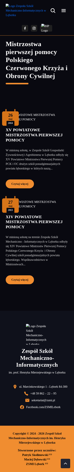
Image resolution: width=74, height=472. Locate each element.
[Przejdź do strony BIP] (46, 28)
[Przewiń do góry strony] (65, 463)
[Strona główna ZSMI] (27, 10)
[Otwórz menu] (63, 10)
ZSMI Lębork (35, 464)
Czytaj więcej (19, 183)
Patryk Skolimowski (35, 454)
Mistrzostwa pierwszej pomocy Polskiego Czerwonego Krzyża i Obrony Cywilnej (37, 60)
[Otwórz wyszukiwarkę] (53, 10)
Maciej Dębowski (35, 459)
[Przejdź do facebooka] (25, 28)
